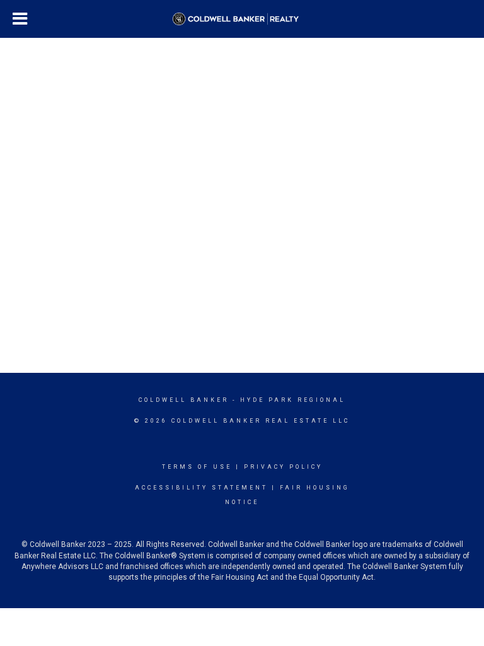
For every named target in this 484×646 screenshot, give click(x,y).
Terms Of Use (197, 467)
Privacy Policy (283, 467)
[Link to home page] (242, 19)
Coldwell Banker (184, 400)
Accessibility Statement (201, 487)
